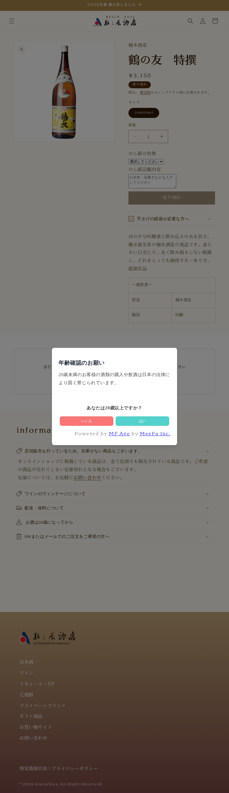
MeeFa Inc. (155, 434)
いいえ (86, 421)
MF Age (119, 434)
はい (142, 421)
